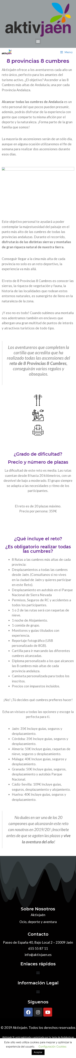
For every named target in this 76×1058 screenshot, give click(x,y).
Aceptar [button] (38, 1052)
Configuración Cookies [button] (52, 1046)
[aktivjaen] (6, 52)
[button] (38, 41)
